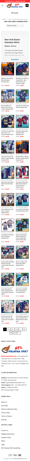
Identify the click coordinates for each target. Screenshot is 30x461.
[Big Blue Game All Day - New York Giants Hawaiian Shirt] (7, 68)
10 (11, 333)
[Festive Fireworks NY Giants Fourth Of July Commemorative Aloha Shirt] (7, 306)
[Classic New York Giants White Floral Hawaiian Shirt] (7, 172)
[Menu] (2, 5)
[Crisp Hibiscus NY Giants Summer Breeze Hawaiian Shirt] (7, 225)
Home (4, 19)
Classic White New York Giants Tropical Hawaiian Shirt (7, 210)
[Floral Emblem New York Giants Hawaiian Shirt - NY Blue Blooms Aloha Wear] (22, 306)
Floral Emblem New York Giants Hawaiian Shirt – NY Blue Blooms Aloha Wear (22, 318)
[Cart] (27, 5)
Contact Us (4, 430)
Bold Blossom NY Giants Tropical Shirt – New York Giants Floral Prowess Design (22, 81)
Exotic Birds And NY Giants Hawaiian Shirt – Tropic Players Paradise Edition (7, 291)
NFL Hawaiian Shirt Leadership (10, 448)
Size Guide (4, 406)
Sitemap (3, 420)
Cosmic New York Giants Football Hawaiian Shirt (22, 210)
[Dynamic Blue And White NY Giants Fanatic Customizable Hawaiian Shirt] (7, 252)
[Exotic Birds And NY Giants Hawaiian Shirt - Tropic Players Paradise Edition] (7, 279)
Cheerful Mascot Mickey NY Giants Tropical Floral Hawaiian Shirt (22, 158)
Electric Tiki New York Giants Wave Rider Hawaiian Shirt (21, 263)
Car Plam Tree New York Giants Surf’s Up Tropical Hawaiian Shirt (7, 132)
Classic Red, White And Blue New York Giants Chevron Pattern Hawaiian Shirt (22, 184)
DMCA (3, 441)
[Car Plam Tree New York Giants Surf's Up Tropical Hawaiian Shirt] (7, 121)
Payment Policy (6, 437)
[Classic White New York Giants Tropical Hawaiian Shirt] (7, 199)
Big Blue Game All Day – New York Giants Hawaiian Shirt (7, 80)
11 (15, 333)
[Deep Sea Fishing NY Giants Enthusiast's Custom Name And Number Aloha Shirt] (22, 225)
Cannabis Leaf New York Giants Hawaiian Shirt (22, 106)
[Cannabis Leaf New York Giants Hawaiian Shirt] (22, 96)
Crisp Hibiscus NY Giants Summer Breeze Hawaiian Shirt (7, 236)
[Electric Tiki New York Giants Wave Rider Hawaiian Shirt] (22, 252)
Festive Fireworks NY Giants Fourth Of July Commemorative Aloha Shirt (7, 318)
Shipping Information (7, 434)
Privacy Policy (5, 413)
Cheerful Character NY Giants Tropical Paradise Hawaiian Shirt (7, 158)
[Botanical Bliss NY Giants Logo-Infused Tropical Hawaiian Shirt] (7, 96)
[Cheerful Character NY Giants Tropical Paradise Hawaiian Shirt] (7, 147)
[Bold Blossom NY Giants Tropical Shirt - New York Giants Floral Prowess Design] (22, 68)
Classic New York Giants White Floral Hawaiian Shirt (7, 183)
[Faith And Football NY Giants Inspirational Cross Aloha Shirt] (22, 279)
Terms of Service (6, 416)
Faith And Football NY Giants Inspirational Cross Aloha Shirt (21, 290)
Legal (3, 444)
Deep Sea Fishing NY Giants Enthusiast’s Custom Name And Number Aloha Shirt (21, 237)
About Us (4, 402)
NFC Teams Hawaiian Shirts (18, 19)
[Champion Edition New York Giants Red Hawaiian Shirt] (22, 121)
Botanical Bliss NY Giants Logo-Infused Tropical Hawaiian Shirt (7, 107)
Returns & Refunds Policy (9, 409)
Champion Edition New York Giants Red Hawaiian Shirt (22, 132)
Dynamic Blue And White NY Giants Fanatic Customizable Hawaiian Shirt (7, 264)
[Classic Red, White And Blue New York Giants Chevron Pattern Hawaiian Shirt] (22, 172)
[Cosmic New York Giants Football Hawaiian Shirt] (22, 199)
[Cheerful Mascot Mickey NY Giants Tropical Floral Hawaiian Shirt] (22, 147)
